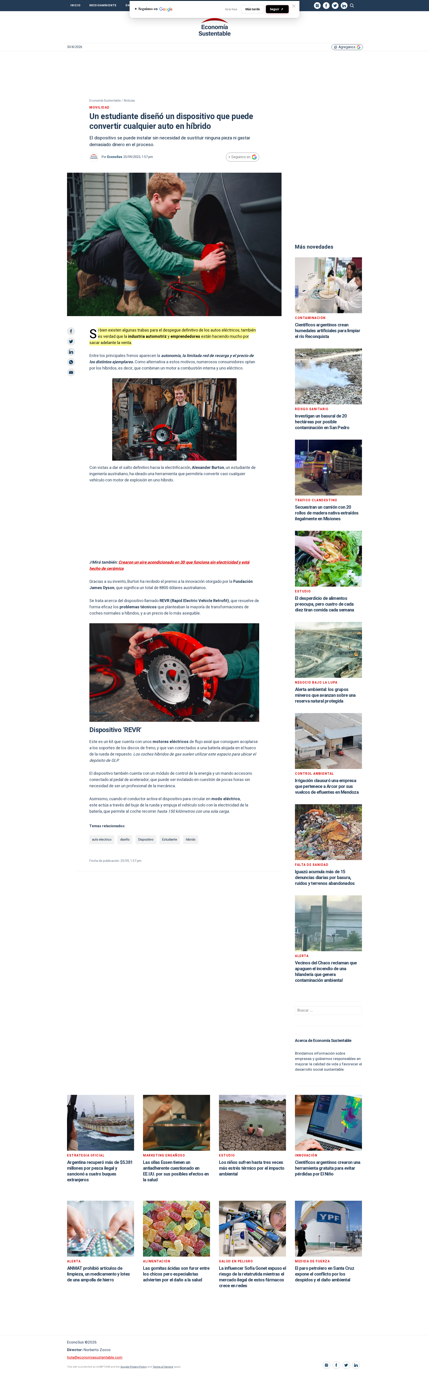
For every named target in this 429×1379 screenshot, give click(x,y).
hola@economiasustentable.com (94, 1357)
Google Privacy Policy (133, 1367)
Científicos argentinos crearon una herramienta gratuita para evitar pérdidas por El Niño (327, 1168)
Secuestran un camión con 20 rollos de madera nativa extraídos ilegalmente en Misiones (326, 513)
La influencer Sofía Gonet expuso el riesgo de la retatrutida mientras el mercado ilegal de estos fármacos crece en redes (252, 1277)
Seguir (276, 9)
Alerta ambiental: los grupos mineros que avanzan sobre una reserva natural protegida (325, 695)
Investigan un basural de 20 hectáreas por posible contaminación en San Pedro (322, 422)
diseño (125, 839)
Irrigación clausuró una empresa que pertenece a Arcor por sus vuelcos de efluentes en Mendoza (327, 786)
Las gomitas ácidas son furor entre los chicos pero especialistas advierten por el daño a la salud (176, 1274)
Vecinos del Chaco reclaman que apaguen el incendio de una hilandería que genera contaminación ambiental (326, 972)
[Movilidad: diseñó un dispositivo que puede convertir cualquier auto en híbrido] (214, 27)
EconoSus (114, 157)
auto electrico (101, 839)
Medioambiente (103, 5)
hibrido (191, 839)
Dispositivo (146, 839)
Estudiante (169, 839)
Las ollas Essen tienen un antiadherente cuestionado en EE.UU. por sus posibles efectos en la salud (176, 1171)
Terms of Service (163, 1367)
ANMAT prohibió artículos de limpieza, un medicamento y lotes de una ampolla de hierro (98, 1274)
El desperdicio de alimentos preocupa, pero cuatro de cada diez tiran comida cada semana (324, 604)
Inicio (75, 5)
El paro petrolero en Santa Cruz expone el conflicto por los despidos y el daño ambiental (324, 1274)
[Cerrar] (294, 6)
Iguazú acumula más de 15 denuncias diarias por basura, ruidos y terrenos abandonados (325, 878)
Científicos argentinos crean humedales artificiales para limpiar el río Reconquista (327, 331)
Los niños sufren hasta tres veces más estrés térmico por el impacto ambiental (251, 1168)
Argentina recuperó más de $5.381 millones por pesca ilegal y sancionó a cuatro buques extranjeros (99, 1171)
